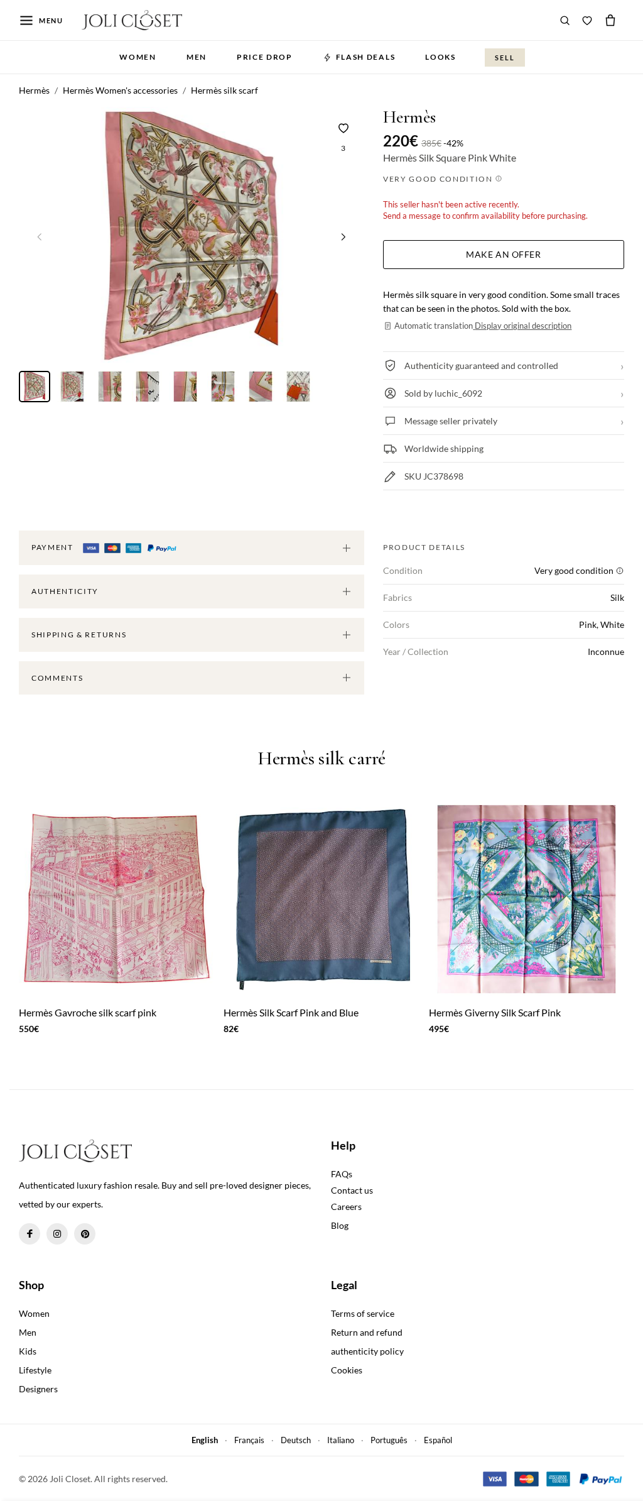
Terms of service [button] (362, 1313)
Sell (505, 57)
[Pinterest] (84, 1234)
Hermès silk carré (321, 759)
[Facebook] (29, 1234)
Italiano (340, 1440)
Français (249, 1440)
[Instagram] (57, 1234)
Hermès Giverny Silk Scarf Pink (495, 1012)
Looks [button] (440, 57)
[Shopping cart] (610, 20)
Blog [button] (340, 1225)
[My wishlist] (587, 20)
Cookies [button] (346, 1370)
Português (389, 1440)
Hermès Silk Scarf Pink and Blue (291, 1012)
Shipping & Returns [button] (78, 634)
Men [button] (196, 57)
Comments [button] (57, 678)
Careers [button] (346, 1206)
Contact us (352, 1190)
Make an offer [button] (503, 254)
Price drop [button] (265, 57)
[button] (343, 236)
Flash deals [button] (365, 57)
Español (438, 1440)
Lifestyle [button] (35, 1370)
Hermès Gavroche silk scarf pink (87, 1012)
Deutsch (296, 1440)
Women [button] (137, 57)
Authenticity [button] (65, 591)
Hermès (409, 117)
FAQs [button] (341, 1173)
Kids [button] (27, 1351)
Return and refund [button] (367, 1332)
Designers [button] (38, 1388)
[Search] (565, 20)
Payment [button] (53, 547)
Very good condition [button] (439, 179)
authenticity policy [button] (367, 1351)
